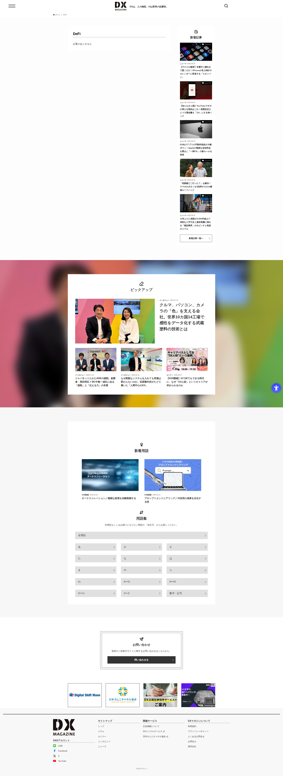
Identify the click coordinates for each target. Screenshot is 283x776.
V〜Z (126, 593)
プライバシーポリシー (198, 731)
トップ (101, 726)
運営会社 (192, 746)
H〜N (173, 581)
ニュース (102, 746)
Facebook (62, 751)
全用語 (82, 535)
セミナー (102, 736)
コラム (101, 731)
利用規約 (192, 726)
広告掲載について (151, 726)
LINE (60, 746)
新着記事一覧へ (196, 238)
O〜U (81, 593)
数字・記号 (176, 593)
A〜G (127, 581)
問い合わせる (141, 660)
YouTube (62, 761)
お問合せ (192, 741)
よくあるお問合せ (196, 736)
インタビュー (104, 741)
